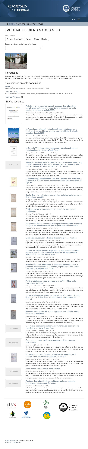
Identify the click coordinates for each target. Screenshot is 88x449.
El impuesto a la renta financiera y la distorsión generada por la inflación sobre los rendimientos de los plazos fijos (51, 355)
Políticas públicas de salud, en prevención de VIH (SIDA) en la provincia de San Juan (51, 281)
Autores (28, 39)
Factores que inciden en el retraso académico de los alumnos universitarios (50, 341)
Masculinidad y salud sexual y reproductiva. (43, 368)
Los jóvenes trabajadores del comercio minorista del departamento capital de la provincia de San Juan (52, 326)
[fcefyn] (30, 404)
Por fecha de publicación (15, 39)
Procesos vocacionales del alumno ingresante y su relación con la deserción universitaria (52, 312)
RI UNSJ (12, 24)
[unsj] (14, 405)
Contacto (8, 442)
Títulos (36, 39)
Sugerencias (17, 442)
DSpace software (11, 440)
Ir (40, 48)
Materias (44, 39)
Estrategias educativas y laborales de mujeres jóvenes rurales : (51, 237)
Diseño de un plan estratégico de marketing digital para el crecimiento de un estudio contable (53, 195)
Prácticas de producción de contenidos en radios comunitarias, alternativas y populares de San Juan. (51, 382)
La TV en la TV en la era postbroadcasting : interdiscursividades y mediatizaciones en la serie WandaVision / (52, 149)
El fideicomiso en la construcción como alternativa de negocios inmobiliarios (51, 210)
